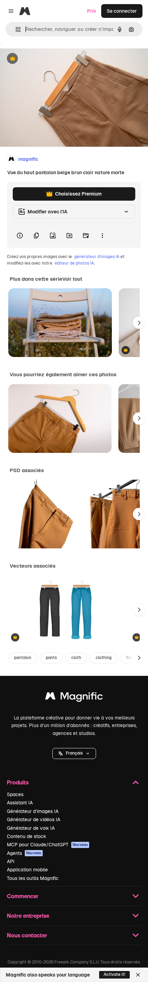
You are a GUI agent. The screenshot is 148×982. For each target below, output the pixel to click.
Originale (45, 59)
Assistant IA (20, 803)
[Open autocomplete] (15, 29)
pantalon (22, 657)
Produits (18, 782)
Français (74, 753)
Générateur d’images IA (33, 811)
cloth (76, 657)
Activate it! (114, 974)
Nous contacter (27, 935)
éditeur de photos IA (74, 263)
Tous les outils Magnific (33, 878)
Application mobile (27, 870)
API (10, 861)
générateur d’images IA (96, 256)
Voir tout (72, 279)
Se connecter (122, 11)
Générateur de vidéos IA (33, 819)
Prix (91, 11)
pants (51, 657)
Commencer (23, 896)
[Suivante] (139, 322)
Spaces (15, 794)
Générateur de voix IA (31, 828)
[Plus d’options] (102, 235)
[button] (74, 753)
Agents (24, 853)
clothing (104, 657)
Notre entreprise (28, 915)
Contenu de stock (26, 836)
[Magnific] (74, 697)
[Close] (138, 975)
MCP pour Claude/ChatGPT (47, 844)
